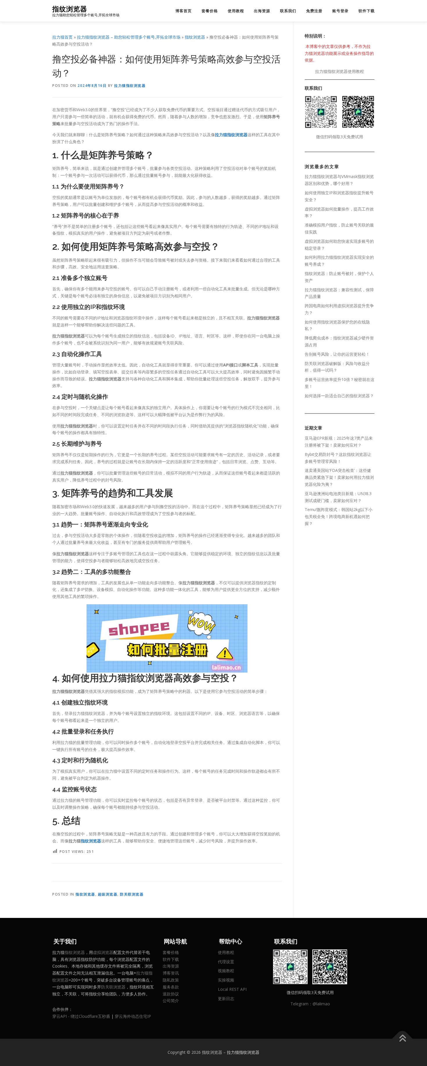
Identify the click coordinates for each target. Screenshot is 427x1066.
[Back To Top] (402, 1039)
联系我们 (288, 11)
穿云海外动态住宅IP (133, 1016)
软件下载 (366, 11)
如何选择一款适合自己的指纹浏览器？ (339, 395)
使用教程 (236, 11)
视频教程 (226, 970)
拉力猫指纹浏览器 (130, 85)
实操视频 (226, 980)
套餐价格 (210, 11)
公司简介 (171, 1000)
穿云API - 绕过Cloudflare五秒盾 (81, 1016)
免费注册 (314, 11)
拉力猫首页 (62, 37)
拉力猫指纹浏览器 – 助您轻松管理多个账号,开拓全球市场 (128, 37)
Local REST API (232, 989)
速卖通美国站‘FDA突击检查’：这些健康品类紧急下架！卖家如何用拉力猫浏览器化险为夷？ (339, 477)
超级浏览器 (108, 894)
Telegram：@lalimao (310, 1003)
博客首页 (183, 11)
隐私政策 (171, 980)
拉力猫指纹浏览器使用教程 (339, 71)
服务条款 (171, 987)
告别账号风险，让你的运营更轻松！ (337, 354)
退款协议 (171, 994)
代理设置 (226, 961)
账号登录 (340, 11)
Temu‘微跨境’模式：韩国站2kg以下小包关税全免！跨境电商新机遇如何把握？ (338, 516)
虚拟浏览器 (103, 952)
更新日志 (226, 998)
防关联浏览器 (131, 894)
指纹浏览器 (69, 9)
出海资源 (262, 11)
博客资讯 (171, 973)
